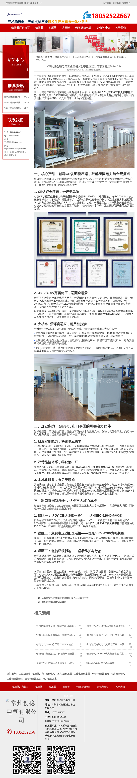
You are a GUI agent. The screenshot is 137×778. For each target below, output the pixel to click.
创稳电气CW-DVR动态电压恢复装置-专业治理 (107, 653)
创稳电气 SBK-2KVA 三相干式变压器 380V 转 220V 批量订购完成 (107, 635)
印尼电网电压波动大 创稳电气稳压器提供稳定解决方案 (57, 653)
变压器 (52, 27)
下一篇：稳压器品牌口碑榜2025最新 (50, 602)
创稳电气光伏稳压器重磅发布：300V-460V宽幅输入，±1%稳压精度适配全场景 (57, 663)
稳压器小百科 (62, 57)
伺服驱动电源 (83, 27)
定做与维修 (103, 27)
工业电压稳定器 (82, 673)
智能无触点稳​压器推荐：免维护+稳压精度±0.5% (57, 635)
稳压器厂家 (38, 673)
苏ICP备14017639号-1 (61, 721)
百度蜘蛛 (107, 3)
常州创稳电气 (41, 92)
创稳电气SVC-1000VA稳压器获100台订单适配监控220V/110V (107, 626)
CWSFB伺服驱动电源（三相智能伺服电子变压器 (60, 735)
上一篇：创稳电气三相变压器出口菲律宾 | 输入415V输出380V (61, 598)
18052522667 (22, 732)
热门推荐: (12, 673)
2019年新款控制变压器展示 (13, 97)
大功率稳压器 (87, 85)
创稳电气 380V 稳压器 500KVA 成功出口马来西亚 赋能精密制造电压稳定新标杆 (57, 644)
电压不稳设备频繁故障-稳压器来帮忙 (13, 108)
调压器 (66, 27)
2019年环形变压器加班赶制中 (13, 102)
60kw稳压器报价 (100, 673)
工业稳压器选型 (15, 678)
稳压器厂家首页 (20, 27)
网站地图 (117, 3)
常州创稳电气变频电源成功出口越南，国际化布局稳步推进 (57, 626)
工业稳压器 (111, 520)
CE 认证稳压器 (64, 673)
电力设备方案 (50, 678)
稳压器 (39, 27)
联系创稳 (68, 696)
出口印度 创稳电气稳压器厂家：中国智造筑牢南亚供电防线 (107, 644)
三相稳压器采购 (33, 678)
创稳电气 (64, 426)
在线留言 (126, 3)
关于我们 (120, 27)
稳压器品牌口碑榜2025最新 (100, 663)
